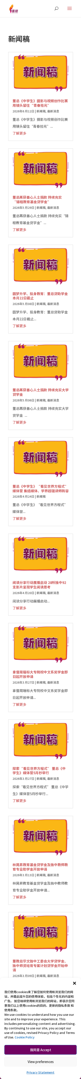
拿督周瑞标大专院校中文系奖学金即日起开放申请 (40, 674)
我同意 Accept (40, 1050)
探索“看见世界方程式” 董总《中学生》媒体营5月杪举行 (39, 770)
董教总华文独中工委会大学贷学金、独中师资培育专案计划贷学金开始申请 (40, 965)
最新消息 (53, 111)
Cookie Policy (25, 1037)
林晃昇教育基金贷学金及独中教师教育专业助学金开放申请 (40, 867)
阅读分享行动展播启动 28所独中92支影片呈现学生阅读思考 (39, 585)
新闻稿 (41, 111)
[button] (74, 983)
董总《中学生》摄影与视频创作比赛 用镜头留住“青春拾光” (40, 103)
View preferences (41, 1061)
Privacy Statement (40, 1072)
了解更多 (19, 133)
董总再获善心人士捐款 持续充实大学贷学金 (41, 392)
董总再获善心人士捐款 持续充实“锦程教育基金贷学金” (37, 199)
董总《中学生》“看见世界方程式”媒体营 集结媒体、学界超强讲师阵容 (41, 488)
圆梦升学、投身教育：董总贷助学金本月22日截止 (40, 296)
